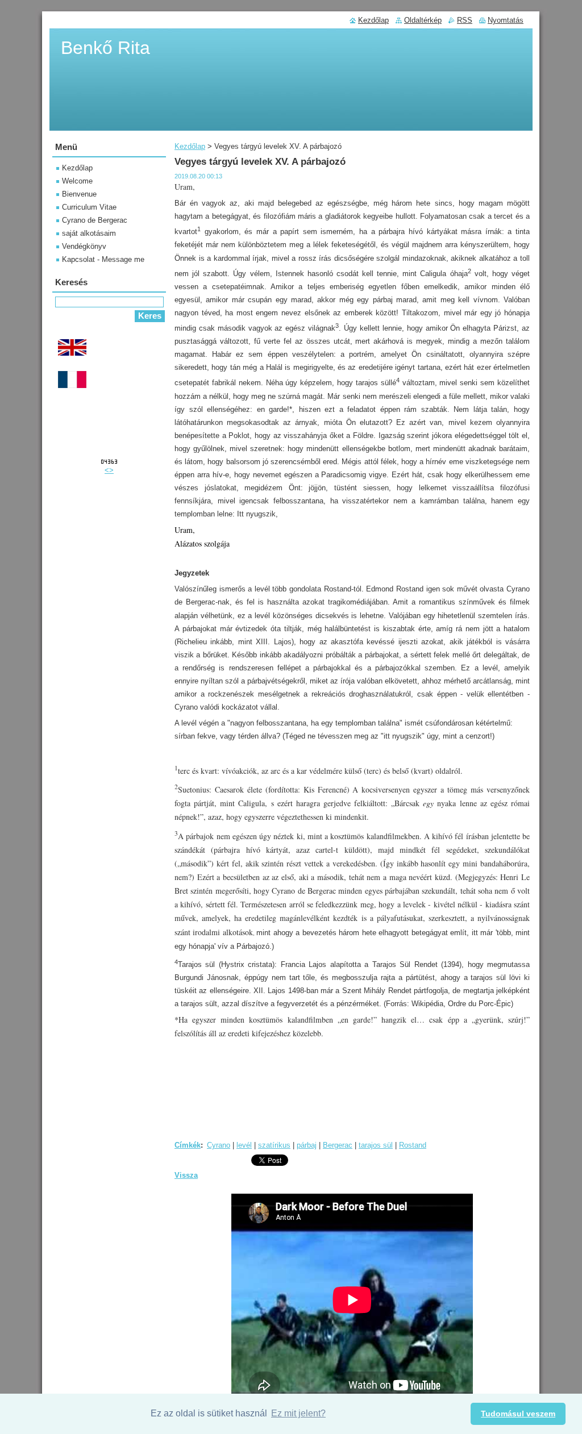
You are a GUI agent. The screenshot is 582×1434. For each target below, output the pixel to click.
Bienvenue (79, 194)
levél (244, 1145)
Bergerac (337, 1145)
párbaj (307, 1145)
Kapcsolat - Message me (103, 259)
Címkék (187, 1145)
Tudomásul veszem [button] (518, 1413)
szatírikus (274, 1145)
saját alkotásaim (89, 233)
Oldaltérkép (423, 20)
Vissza (186, 1175)
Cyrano (218, 1145)
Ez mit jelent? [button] (298, 1413)
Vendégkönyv (84, 246)
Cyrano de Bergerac (94, 220)
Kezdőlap (189, 146)
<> (109, 470)
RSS (464, 20)
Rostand (412, 1145)
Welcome (77, 181)
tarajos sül (376, 1145)
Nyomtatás (505, 20)
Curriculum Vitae (89, 207)
